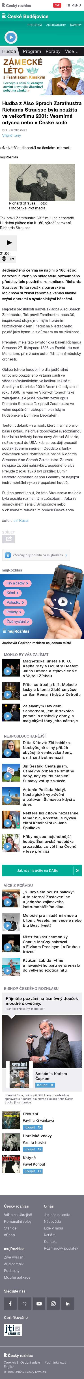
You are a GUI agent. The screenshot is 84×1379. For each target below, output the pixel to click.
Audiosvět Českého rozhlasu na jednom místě (36, 643)
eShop (9, 1235)
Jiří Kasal (21, 521)
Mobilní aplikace (17, 1277)
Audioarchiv (56, 25)
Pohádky (13, 602)
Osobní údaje (30, 1362)
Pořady (53, 51)
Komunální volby (18, 1221)
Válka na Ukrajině (18, 1215)
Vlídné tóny (11, 135)
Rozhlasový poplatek (61, 1248)
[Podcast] (4, 259)
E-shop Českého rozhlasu (31, 989)
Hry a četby (16, 583)
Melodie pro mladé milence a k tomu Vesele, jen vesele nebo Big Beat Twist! (52, 920)
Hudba (9, 51)
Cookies (10, 1362)
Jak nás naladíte (57, 1215)
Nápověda (52, 1221)
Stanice (10, 1228)
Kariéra (50, 1235)
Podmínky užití (56, 1362)
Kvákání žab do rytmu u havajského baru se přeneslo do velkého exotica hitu (51, 965)
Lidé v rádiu (53, 1228)
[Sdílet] (12, 259)
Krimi (11, 593)
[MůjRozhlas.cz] (9, 158)
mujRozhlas (12, 570)
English (9, 1366)
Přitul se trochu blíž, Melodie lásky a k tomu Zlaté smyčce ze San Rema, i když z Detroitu (52, 689)
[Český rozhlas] (16, 5)
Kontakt (50, 1242)
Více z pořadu (18, 885)
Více (72, 51)
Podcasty (12, 1271)
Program (35, 25)
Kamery (76, 25)
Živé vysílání (16, 622)
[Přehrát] (8, 243)
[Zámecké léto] (42, 75)
